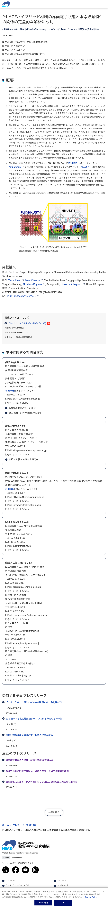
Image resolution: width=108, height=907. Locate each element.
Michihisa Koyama (32, 284)
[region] (54, 897)
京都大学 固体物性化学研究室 (23, 459)
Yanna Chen (15, 166)
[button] (54, 812)
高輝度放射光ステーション (22, 407)
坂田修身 (72, 162)
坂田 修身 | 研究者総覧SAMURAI (24, 412)
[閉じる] (103, 892)
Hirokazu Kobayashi (71, 284)
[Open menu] (103, 4)
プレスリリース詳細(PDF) (27, 323)
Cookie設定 (43, 902)
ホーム (5, 825)
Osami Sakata (32, 280)
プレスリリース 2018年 (24, 825)
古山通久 (85, 166)
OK (63, 902)
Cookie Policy (91, 897)
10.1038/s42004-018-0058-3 (21, 296)
